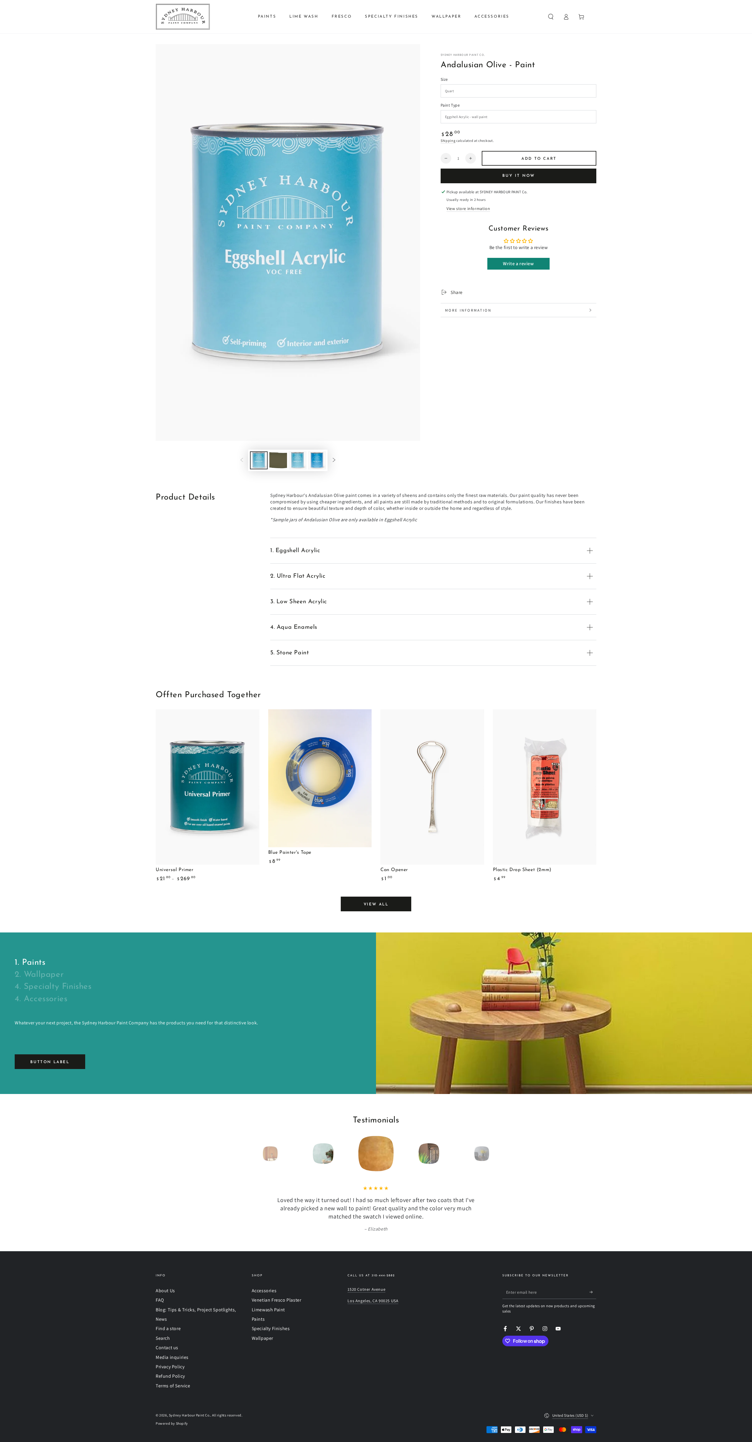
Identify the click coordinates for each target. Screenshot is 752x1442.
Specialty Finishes (271, 1328)
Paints (258, 1319)
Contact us (167, 1347)
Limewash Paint (268, 1310)
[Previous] (257, 1153)
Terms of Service (173, 1386)
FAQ (160, 1300)
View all (376, 904)
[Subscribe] (593, 1292)
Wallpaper (262, 1338)
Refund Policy (170, 1376)
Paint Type (450, 105)
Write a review (518, 263)
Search (163, 1338)
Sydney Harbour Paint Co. (463, 55)
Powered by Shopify (172, 1423)
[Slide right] (334, 460)
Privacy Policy (170, 1367)
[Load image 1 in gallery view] (259, 460)
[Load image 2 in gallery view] (278, 460)
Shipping (448, 140)
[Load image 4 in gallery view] (317, 460)
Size (444, 79)
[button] (550, 16)
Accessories (264, 1291)
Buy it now (518, 176)
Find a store (168, 1328)
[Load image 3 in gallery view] (297, 460)
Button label (49, 1062)
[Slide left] (241, 460)
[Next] (495, 1153)
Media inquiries (172, 1357)
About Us (165, 1291)
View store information (468, 208)
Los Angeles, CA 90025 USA (373, 1300)
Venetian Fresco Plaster (276, 1300)
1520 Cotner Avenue (366, 1289)
